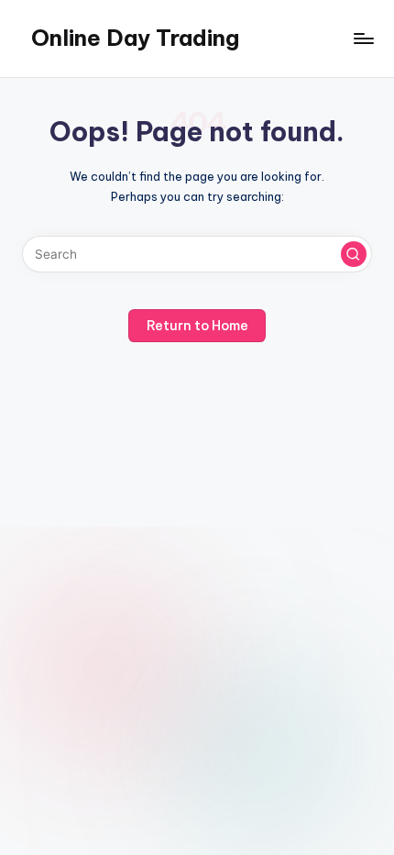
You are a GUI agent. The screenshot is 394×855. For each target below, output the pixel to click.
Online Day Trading (135, 37)
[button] (354, 254)
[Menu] (363, 38)
